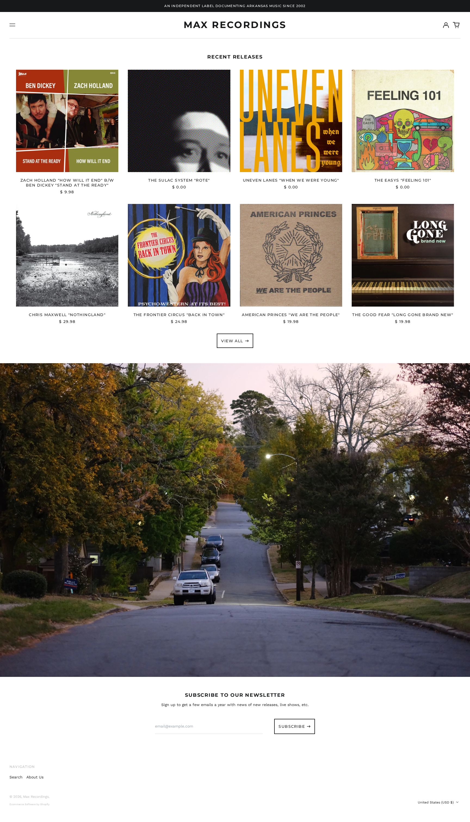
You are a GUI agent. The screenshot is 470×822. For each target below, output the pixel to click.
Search (16, 777)
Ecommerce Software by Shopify (30, 804)
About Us (35, 777)
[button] (456, 25)
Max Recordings (235, 24)
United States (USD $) (436, 802)
